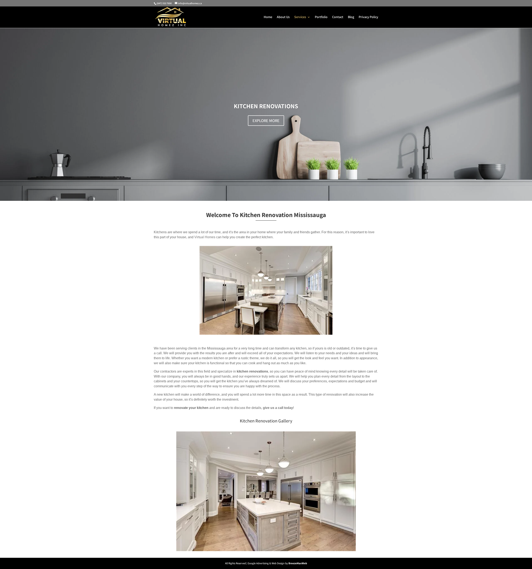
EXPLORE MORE (266, 120)
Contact (337, 17)
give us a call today (278, 408)
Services (300, 17)
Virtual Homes (204, 237)
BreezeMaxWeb (297, 563)
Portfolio (321, 17)
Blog (351, 17)
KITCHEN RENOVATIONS (266, 106)
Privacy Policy (368, 17)
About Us (283, 17)
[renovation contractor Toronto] (266, 550)
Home (268, 17)
